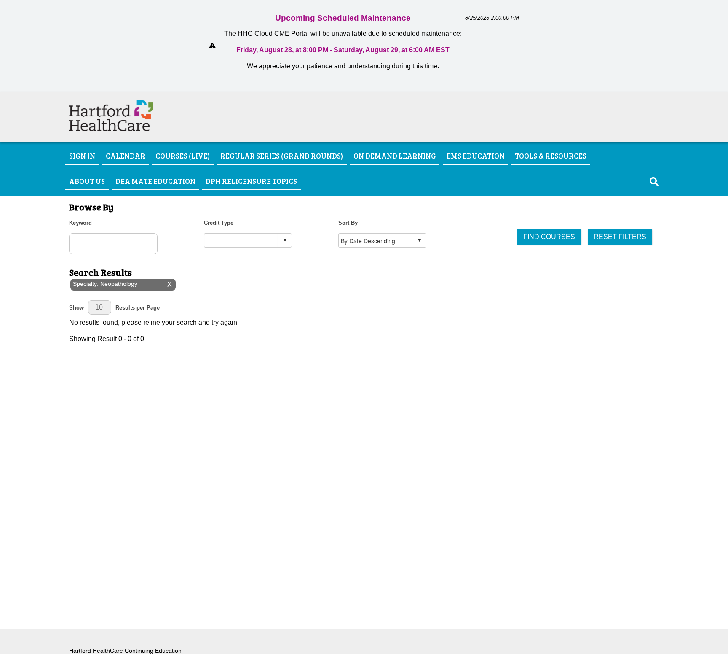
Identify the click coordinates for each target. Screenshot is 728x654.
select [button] (285, 240)
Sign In (82, 156)
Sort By (348, 223)
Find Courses (549, 236)
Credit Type (218, 223)
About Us (87, 180)
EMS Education (476, 156)
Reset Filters (620, 236)
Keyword (80, 223)
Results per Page (137, 307)
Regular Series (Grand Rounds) (281, 156)
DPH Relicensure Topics (251, 180)
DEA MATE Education (155, 180)
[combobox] (241, 240)
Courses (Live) (182, 156)
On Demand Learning (394, 156)
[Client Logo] (111, 128)
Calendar (125, 156)
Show (76, 307)
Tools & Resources (550, 156)
